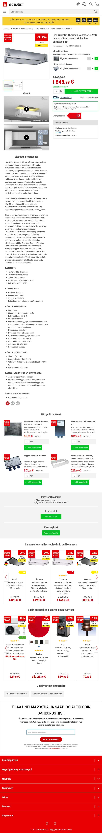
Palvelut (6, 806)
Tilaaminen (7, 788)
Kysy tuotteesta (51, 533)
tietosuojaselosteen (54, 748)
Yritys (5, 797)
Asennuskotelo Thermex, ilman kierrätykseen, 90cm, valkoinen (83, 458)
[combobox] (54, 11)
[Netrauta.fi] (13, 4)
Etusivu (7, 28)
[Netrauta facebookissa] (47, 823)
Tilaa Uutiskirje (51, 739)
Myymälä (6, 778)
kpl (31, 441)
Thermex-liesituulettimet (16, 694)
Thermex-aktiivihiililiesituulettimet (47, 694)
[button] (4, 11)
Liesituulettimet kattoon (60, 28)
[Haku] (95, 11)
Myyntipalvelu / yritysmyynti (17, 769)
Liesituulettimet (41, 28)
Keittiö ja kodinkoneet (22, 28)
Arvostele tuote (51, 517)
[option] (31, 642)
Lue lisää (58, 133)
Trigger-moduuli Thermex (35, 455)
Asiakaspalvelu (10, 760)
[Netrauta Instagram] (55, 823)
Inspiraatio (7, 815)
